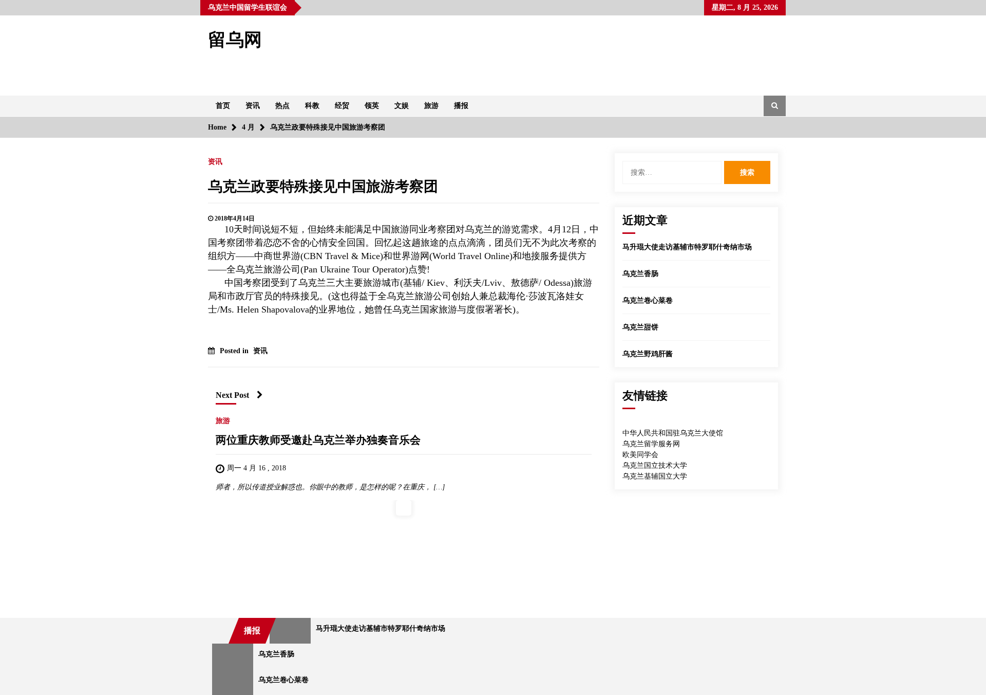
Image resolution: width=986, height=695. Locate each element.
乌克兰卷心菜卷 (647, 300)
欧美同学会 (640, 455)
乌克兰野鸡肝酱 (647, 354)
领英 (372, 105)
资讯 (252, 105)
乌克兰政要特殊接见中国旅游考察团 (323, 186)
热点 (282, 105)
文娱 (401, 105)
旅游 (431, 105)
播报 (461, 105)
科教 (312, 105)
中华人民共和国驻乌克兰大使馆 (672, 433)
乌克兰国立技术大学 (654, 465)
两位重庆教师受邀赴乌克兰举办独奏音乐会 (318, 440)
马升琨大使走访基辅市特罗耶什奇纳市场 (687, 247)
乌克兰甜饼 (640, 327)
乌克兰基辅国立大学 (654, 476)
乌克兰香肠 (640, 274)
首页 (223, 105)
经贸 (342, 105)
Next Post (232, 395)
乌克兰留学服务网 (651, 444)
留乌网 (235, 40)
